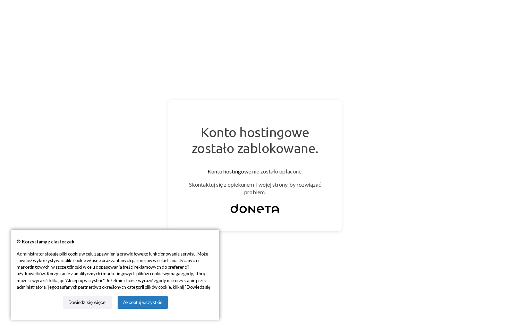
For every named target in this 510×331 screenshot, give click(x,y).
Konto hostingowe (229, 171)
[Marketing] (255, 213)
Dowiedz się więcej (87, 302)
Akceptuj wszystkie (142, 302)
